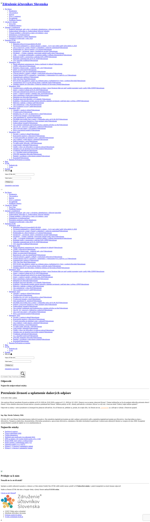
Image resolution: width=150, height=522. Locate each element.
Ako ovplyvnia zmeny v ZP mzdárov (29, 128)
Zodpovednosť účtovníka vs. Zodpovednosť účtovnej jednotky (29, 31)
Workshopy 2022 (14, 132)
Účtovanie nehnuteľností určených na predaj (31, 92)
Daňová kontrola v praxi (25, 141)
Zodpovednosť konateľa (25, 123)
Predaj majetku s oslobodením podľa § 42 (18, 442)
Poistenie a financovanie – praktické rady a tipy (32, 68)
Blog (6, 161)
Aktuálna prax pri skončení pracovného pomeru (33, 149)
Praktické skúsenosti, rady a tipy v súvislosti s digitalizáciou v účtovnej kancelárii (35, 29)
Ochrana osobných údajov (13, 515)
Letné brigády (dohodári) (25, 145)
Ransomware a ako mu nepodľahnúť (29, 71)
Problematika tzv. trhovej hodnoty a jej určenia (32, 49)
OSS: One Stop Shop (24, 79)
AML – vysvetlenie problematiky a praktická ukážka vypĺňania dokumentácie (42, 55)
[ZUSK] (24, 4)
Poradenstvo (13, 11)
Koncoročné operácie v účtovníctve (29, 136)
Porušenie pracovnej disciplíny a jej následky (32, 99)
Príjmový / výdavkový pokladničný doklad (18, 448)
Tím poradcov (13, 13)
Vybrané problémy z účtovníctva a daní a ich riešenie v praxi (28, 33)
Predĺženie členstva (15, 20)
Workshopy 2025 (14, 62)
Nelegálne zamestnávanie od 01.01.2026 (30, 58)
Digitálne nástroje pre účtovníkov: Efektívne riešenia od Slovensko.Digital (41, 84)
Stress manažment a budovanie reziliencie (31, 95)
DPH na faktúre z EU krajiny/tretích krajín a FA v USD (23, 439)
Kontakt (7, 169)
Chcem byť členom (11, 22)
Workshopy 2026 (14, 42)
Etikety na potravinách (24, 70)
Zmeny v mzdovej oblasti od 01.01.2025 (30, 90)
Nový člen (12, 24)
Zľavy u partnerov (15, 16)
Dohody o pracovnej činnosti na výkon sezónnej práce (35, 121)
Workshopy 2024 (14, 86)
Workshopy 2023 (14, 108)
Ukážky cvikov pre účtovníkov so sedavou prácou (33, 147)
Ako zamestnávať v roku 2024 (27, 104)
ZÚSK (7, 163)
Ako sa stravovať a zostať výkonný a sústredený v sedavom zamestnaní (40, 47)
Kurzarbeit (21, 158)
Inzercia (11, 14)
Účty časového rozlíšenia (25, 60)
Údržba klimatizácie (11, 435)
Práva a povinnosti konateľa (26, 130)
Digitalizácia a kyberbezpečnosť (19, 35)
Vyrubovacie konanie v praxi (26, 115)
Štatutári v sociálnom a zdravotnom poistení (31, 156)
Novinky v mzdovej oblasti (26, 134)
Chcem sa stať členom (8, 493)
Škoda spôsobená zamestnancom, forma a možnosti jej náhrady (37, 64)
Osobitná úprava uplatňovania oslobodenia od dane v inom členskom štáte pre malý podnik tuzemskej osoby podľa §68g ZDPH (58, 88)
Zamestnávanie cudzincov (26, 77)
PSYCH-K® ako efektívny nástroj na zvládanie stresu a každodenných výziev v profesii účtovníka (49, 81)
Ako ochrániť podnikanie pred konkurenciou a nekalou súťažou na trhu (40, 125)
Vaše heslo (8, 178)
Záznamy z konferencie (12, 27)
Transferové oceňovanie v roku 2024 (21, 38)
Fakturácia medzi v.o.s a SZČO (15, 444)
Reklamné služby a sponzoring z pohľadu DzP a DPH (35, 57)
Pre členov (8, 9)
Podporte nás (13, 165)
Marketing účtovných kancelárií (27, 44)
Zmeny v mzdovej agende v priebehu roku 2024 (33, 93)
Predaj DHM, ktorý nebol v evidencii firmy (19, 441)
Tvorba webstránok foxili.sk (14, 517)
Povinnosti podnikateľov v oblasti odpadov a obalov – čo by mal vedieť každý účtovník (45, 46)
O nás (11, 167)
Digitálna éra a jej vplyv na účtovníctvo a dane (32, 114)
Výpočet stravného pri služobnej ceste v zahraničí (33, 137)
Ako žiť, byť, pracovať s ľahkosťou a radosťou (32, 126)
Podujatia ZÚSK (10, 40)
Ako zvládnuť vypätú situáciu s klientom (30, 139)
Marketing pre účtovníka (25, 97)
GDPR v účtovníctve (24, 66)
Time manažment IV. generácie (27, 117)
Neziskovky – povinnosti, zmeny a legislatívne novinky (35, 51)
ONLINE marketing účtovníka (27, 154)
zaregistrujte (104, 408)
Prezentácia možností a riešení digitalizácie (22, 36)
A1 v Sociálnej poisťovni (25, 152)
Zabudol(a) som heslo (12, 185)
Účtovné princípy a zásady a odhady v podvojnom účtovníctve (37, 73)
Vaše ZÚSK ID (10, 174)
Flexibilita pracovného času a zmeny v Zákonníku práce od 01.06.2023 (40, 119)
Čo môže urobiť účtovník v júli (27, 143)
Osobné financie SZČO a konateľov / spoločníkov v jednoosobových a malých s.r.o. (44, 75)
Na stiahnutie (13, 18)
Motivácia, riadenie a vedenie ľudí (28, 103)
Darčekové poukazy (11, 431)
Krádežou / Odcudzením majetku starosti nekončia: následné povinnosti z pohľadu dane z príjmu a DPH (51, 101)
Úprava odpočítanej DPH (13, 433)
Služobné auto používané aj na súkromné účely (20, 437)
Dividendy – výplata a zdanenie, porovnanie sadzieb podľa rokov (38, 53)
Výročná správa (22, 112)
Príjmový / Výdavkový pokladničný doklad (19, 446)
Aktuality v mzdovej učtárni (26, 110)
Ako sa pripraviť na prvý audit (27, 106)
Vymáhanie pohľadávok (25, 150)
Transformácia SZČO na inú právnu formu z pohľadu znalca (37, 82)
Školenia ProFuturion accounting (19, 160)
